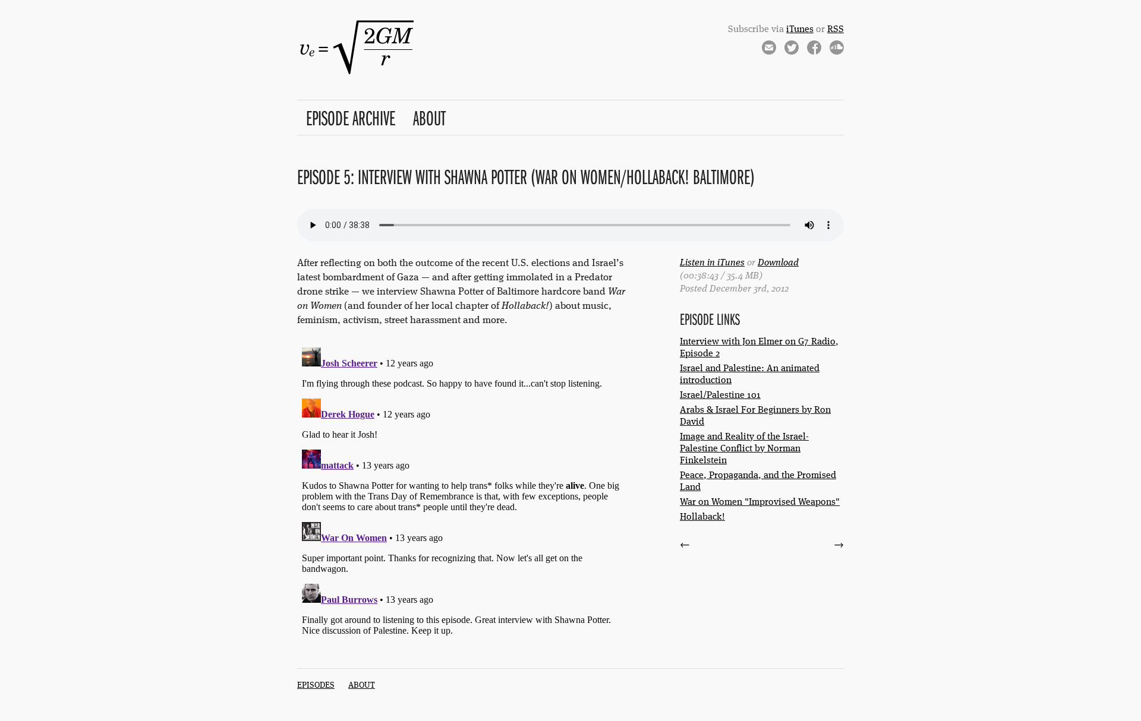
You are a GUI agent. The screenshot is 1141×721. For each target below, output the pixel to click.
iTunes (800, 29)
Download (778, 263)
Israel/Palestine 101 (720, 395)
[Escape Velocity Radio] (356, 74)
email (769, 49)
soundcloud (837, 49)
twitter (791, 49)
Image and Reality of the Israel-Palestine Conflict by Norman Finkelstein (744, 449)
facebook (814, 49)
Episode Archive (350, 117)
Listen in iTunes (712, 263)
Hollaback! (702, 517)
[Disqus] (461, 491)
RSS (835, 29)
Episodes (316, 685)
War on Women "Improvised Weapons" (760, 502)
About (429, 117)
